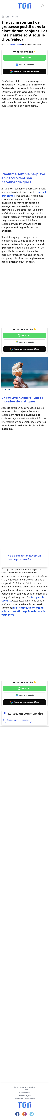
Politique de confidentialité (24, 1098)
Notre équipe (24, 1092)
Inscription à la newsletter (24, 1087)
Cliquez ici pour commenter (18, 720)
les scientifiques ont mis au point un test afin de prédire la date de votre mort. (23, 611)
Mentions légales (24, 1095)
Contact (25, 1090)
